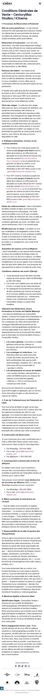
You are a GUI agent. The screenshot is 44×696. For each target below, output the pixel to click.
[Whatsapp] (29, 666)
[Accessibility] (2, 688)
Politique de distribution (22, 692)
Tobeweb (36, 690)
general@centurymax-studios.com (21, 171)
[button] (40, 3)
